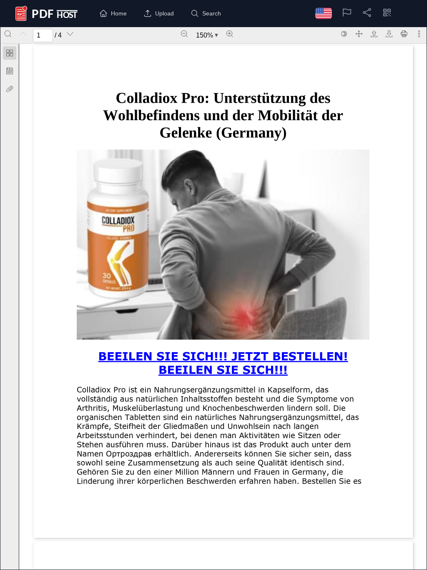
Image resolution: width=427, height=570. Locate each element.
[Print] (404, 33)
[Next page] (70, 33)
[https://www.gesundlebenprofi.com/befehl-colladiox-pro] (223, 356)
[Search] (8, 33)
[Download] (389, 33)
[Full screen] (359, 33)
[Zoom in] (229, 33)
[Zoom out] (184, 33)
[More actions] (419, 33)
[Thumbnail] (9, 53)
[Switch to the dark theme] (344, 33)
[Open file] (374, 33)
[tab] (9, 54)
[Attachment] (9, 89)
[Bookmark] (9, 71)
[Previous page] (23, 33)
